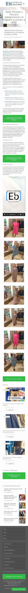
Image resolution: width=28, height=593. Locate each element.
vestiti (23, 69)
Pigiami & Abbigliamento (9, 550)
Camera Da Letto (7, 544)
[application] (14, 196)
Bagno (5, 538)
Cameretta (6, 547)
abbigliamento (6, 54)
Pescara (9, 52)
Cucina (5, 532)
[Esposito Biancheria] (14, 3)
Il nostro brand (7, 558)
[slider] (13, 214)
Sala (4, 535)
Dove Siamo (6, 565)
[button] (14, 196)
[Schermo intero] (23, 214)
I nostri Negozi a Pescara (9, 561)
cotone (14, 91)
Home (5, 529)
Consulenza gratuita (8, 553)
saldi (11, 51)
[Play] (5, 214)
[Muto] (20, 214)
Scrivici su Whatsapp (20, 589)
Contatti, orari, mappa (9, 568)
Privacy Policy (21, 585)
